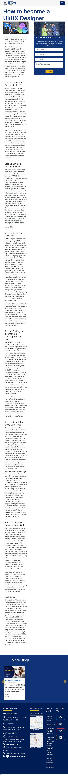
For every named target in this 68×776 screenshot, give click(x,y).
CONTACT (50, 716)
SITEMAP (50, 754)
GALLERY (50, 718)
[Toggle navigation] (62, 3)
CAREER (49, 752)
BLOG (49, 720)
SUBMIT (49, 72)
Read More (7, 695)
